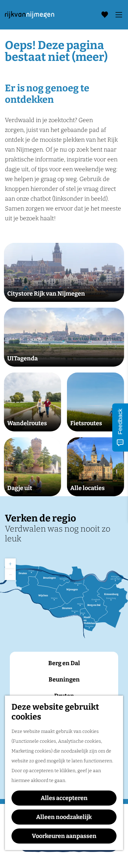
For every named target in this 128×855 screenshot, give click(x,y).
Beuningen (64, 679)
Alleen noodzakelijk (64, 817)
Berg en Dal (64, 663)
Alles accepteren (64, 798)
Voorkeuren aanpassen (64, 836)
